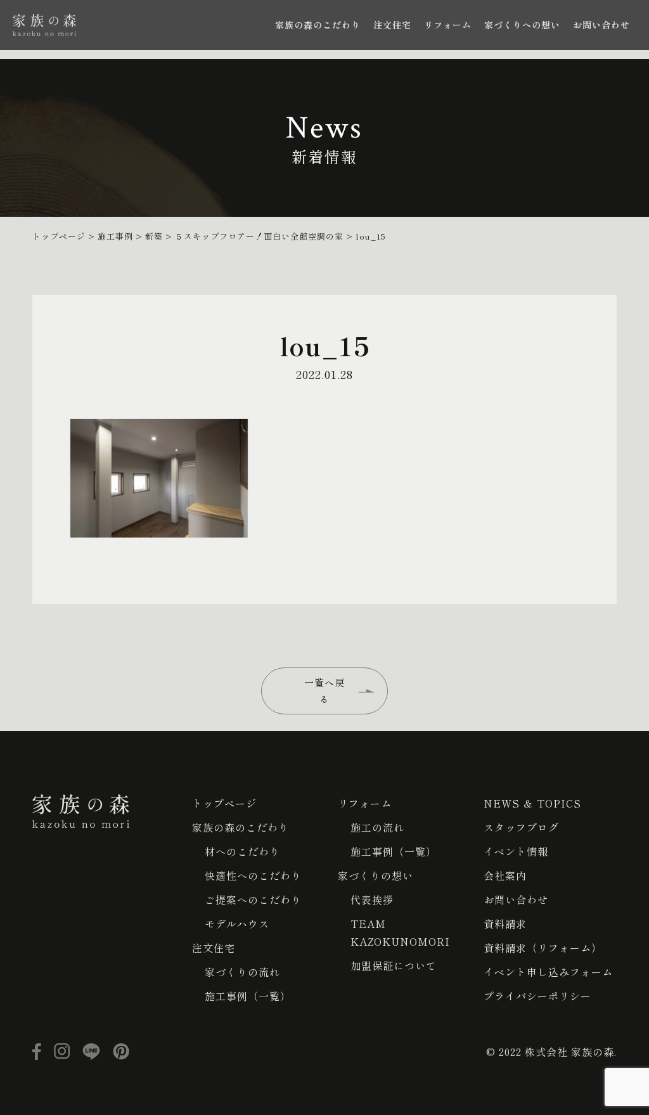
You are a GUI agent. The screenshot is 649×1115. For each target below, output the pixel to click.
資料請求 (505, 923)
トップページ (224, 803)
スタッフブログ (521, 827)
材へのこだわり (242, 851)
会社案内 (505, 875)
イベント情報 (516, 851)
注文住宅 (392, 24)
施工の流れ (377, 827)
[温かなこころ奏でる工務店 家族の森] (44, 25)
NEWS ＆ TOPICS (532, 803)
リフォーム (448, 24)
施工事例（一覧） (248, 995)
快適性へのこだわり (253, 875)
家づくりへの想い (522, 24)
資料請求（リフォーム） (543, 947)
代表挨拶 (372, 899)
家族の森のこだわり (318, 24)
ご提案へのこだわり (253, 899)
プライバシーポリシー (537, 995)
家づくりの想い (375, 875)
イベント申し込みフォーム (548, 971)
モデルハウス (237, 923)
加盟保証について (393, 965)
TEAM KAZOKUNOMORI (400, 932)
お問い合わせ (601, 24)
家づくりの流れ (242, 971)
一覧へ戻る (324, 691)
